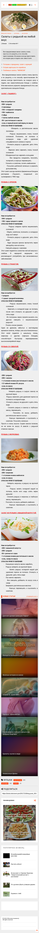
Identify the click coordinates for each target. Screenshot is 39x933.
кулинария (16, 33)
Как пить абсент (16, 864)
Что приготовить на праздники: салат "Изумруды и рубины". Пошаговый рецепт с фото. (19, 817)
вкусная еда (25, 33)
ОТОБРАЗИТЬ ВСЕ (31, 596)
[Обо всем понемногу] (17, 4)
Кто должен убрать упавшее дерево (23, 884)
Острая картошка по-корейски (14, 67)
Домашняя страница (6, 33)
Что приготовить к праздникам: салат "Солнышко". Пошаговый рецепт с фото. (17, 834)
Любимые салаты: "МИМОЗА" (14, 70)
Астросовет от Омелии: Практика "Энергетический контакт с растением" (22, 874)
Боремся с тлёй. (16, 893)
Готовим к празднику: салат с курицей (17, 64)
